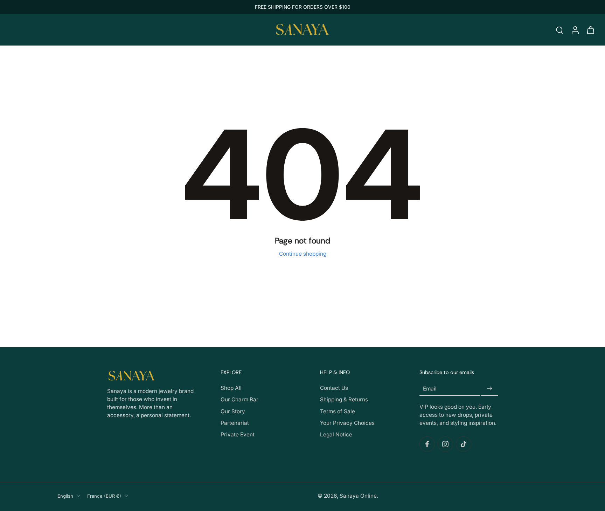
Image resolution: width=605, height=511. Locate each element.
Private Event (238, 434)
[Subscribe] (489, 389)
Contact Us (334, 388)
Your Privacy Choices (347, 423)
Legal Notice (336, 434)
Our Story (233, 411)
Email (430, 388)
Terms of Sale (337, 411)
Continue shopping (302, 253)
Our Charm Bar (239, 399)
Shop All (231, 388)
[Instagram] (445, 444)
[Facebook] (427, 444)
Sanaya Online (358, 495)
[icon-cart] (590, 29)
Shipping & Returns (344, 399)
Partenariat (235, 423)
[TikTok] (463, 444)
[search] (559, 30)
